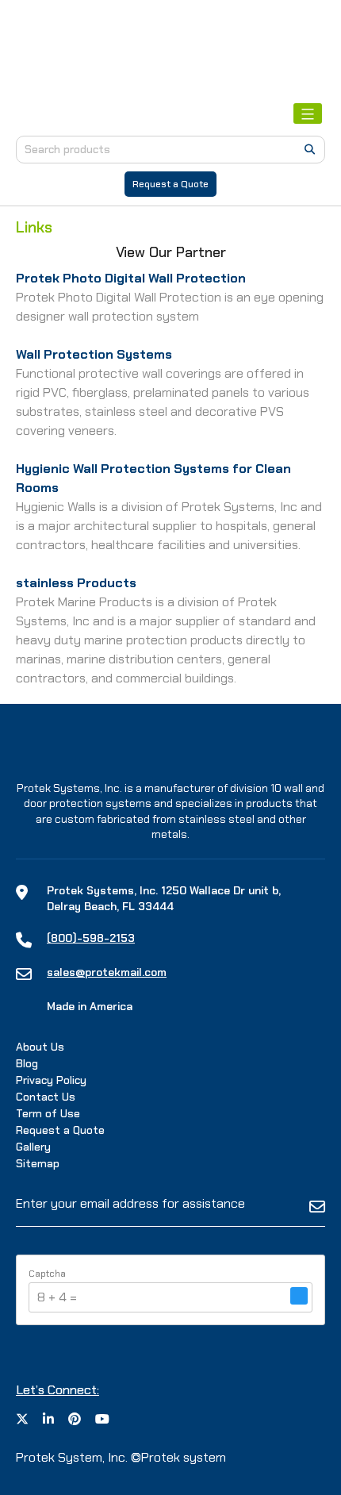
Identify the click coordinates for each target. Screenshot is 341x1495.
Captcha (47, 1273)
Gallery (33, 1146)
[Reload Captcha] (299, 1296)
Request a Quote (170, 184)
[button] (299, 1297)
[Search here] (310, 149)
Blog (27, 1063)
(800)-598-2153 (91, 938)
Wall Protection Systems (94, 354)
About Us (40, 1046)
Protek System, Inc (70, 1457)
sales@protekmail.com (107, 972)
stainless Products (76, 583)
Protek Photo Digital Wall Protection (131, 278)
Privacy (51, 1080)
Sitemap (37, 1163)
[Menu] (307, 113)
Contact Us (45, 1096)
